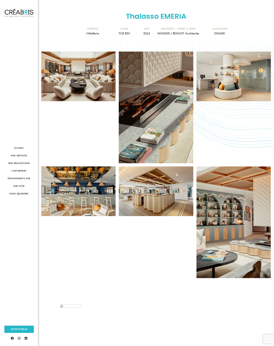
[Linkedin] (234, 312)
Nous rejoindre (19, 193)
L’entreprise (19, 170)
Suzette (248, 337)
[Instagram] (229, 312)
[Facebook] (224, 312)
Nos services (19, 155)
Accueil (19, 147)
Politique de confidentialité (104, 336)
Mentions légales (84, 336)
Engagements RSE (19, 178)
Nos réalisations (19, 163)
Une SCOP (19, 186)
